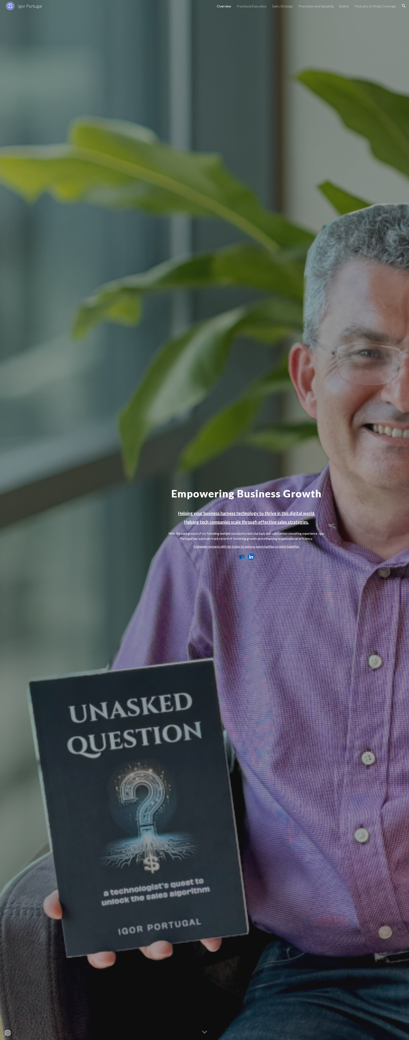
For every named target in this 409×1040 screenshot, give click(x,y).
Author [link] (344, 6)
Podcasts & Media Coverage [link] (375, 6)
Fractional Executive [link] (251, 6)
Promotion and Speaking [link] (316, 6)
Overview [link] (224, 6)
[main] (246, 515)
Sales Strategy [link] (282, 6)
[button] (404, 6)
